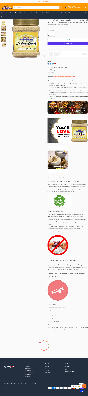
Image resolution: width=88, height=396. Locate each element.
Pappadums (55, 12)
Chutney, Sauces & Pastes (29, 12)
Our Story (7, 12)
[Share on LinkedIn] (53, 64)
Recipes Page (47, 372)
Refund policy (27, 376)
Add (85, 54)
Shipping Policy (28, 368)
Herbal (75, 12)
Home (2, 12)
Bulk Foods (48, 12)
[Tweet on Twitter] (50, 64)
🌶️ (84, 386)
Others (79, 12)
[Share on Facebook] (48, 64)
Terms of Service (28, 370)
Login (85, 12)
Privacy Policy (27, 366)
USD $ (80, 384)
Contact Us (47, 370)
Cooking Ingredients (40, 12)
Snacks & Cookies (68, 12)
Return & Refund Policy (29, 372)
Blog (45, 368)
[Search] (60, 7)
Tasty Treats (61, 12)
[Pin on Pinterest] (55, 64)
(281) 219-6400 (71, 371)
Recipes (2, 16)
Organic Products (14, 12)
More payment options (67, 46)
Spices (20, 12)
